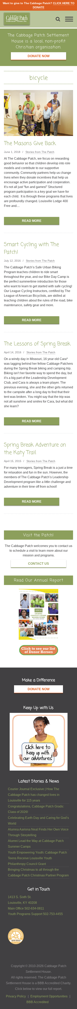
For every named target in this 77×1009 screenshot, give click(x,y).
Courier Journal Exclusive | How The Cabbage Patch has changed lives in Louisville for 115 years (33, 794)
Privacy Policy (16, 996)
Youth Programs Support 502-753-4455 (35, 914)
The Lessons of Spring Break (37, 344)
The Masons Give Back (30, 144)
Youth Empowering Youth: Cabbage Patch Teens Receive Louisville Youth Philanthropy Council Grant (37, 858)
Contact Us (38, 563)
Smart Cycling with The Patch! (31, 248)
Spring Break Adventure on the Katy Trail (35, 449)
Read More (31, 220)
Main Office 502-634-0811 (26, 908)
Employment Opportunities (49, 996)
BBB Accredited (37, 1002)
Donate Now (39, 56)
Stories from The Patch (39, 151)
